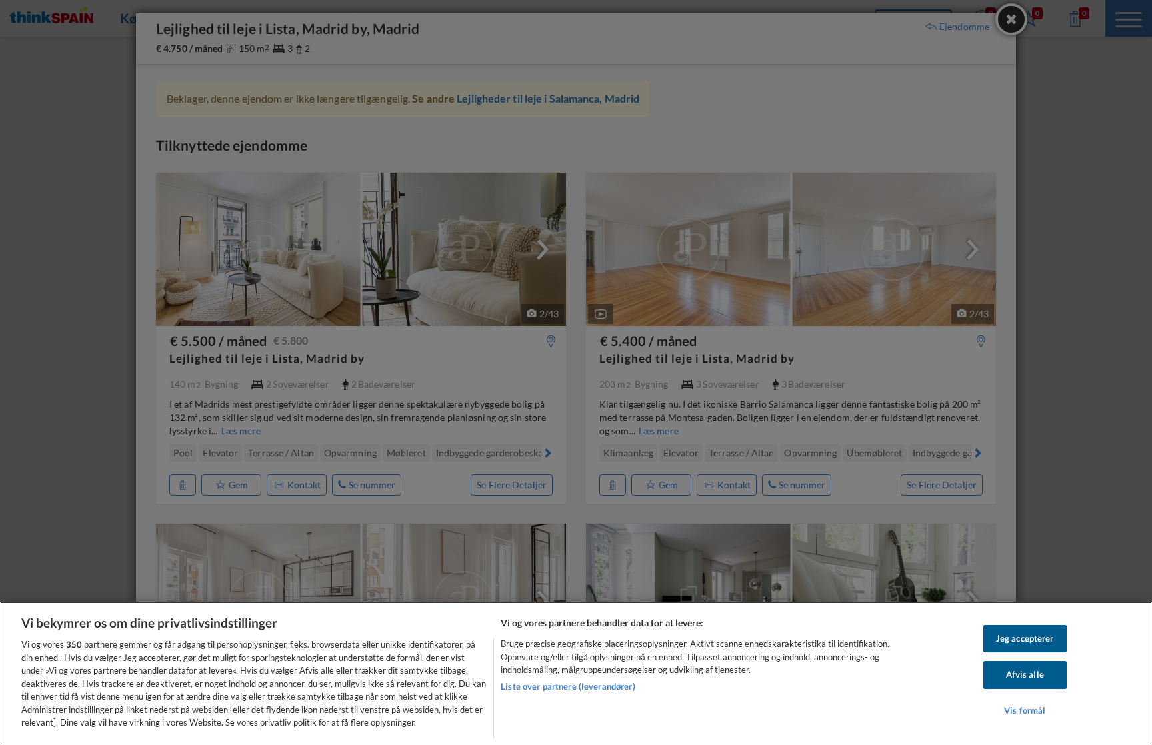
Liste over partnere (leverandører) (568, 686)
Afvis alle (1025, 674)
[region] (576, 673)
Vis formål (1024, 710)
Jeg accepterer (1025, 638)
